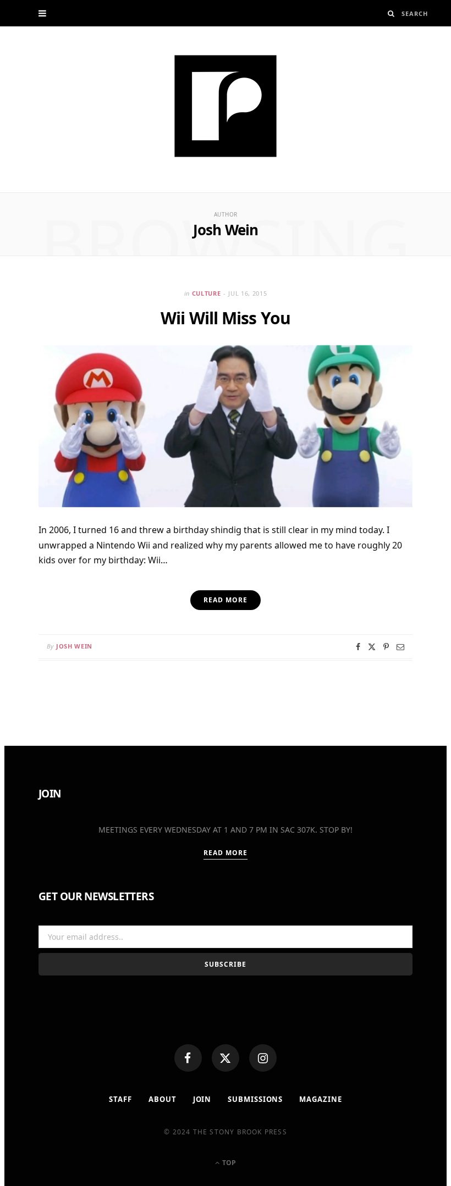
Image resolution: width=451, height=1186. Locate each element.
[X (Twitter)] (225, 1058)
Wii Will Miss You (225, 318)
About (162, 1099)
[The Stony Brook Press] (225, 106)
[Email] (400, 647)
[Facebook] (188, 1058)
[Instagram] (263, 1058)
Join (202, 1099)
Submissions (255, 1099)
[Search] (391, 13)
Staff (120, 1099)
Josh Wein (74, 646)
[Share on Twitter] (372, 647)
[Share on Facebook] (358, 647)
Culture (206, 293)
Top (228, 1162)
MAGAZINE (320, 1099)
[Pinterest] (386, 647)
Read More (226, 852)
